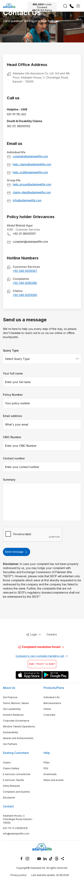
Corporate (49, 714)
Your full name (13, 373)
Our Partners (10, 744)
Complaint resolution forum (41, 646)
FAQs (47, 762)
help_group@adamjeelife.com (32, 184)
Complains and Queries (16, 791)
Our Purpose (10, 697)
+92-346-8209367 (25, 270)
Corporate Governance (16, 720)
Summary (9, 479)
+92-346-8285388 (25, 283)
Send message (14, 551)
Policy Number (13, 394)
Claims (7, 762)
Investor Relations (13, 714)
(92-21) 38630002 (18, 126)
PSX (46, 768)
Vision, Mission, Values (16, 703)
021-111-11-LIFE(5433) (15, 828)
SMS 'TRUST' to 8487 (42, 663)
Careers (51, 634)
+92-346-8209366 (25, 295)
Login (33, 634)
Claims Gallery (11, 768)
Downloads (50, 774)
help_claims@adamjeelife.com (32, 164)
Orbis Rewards (11, 785)
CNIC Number (12, 437)
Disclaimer (9, 797)
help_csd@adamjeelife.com (30, 172)
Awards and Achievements (18, 738)
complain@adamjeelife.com (30, 156)
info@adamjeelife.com (27, 200)
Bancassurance (52, 703)
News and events (54, 780)
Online (47, 708)
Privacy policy (19, 875)
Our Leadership (12, 708)
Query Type (11, 350)
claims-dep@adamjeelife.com (32, 192)
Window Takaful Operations (19, 726)
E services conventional (16, 774)
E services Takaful (13, 780)
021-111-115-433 (16, 114)
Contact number (14, 458)
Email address (12, 416)
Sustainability (10, 732)
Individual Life (52, 697)
